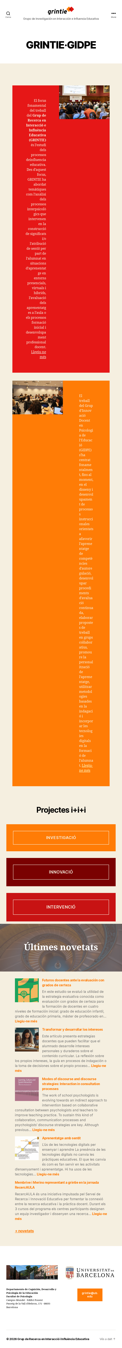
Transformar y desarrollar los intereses (72, 1029)
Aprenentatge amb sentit (61, 1138)
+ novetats (24, 1231)
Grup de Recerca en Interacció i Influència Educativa (53, 1339)
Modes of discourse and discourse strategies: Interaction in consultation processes (71, 1084)
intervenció (61, 907)
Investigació (61, 837)
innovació (61, 872)
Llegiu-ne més (26, 1021)
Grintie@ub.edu (90, 1295)
